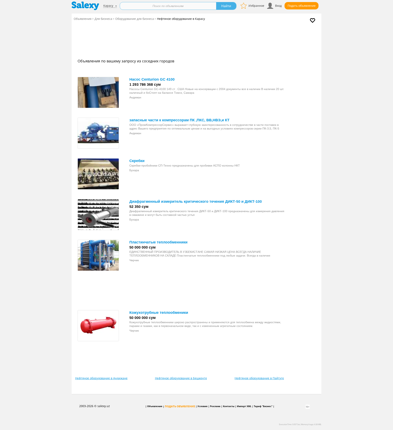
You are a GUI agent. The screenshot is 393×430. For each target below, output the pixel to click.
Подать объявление (302, 6)
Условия (203, 406)
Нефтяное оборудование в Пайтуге (259, 378)
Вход (278, 6)
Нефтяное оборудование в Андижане (101, 378)
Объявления (82, 18)
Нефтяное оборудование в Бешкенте (181, 378)
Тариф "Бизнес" (263, 406)
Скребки (137, 161)
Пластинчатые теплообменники (158, 242)
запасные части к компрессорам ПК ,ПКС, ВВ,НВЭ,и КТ (179, 120)
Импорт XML (244, 406)
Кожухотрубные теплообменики (158, 313)
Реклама (215, 406)
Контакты (228, 406)
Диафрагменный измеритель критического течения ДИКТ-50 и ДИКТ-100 (195, 201)
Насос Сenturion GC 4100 (152, 79)
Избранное (256, 6)
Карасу (108, 6)
